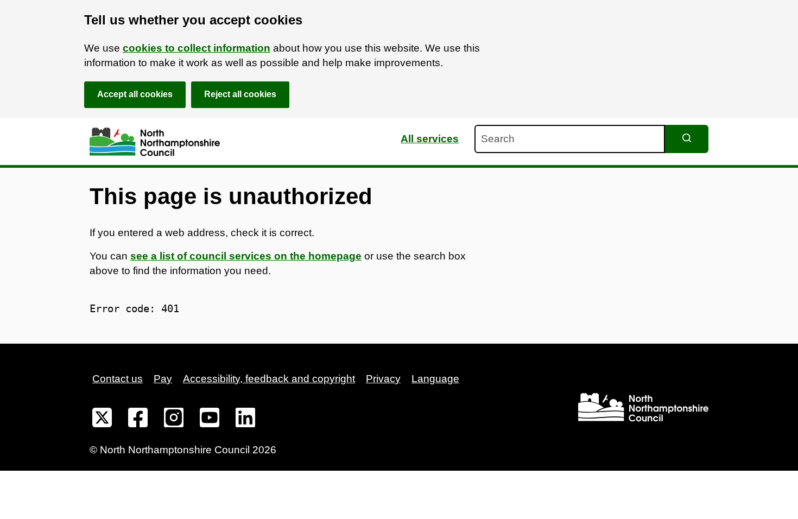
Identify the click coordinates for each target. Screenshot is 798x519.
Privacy (383, 378)
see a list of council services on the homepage (246, 256)
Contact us (117, 378)
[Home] (155, 142)
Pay (163, 378)
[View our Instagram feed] (173, 419)
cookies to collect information (196, 48)
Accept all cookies (135, 94)
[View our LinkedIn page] (245, 419)
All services (430, 138)
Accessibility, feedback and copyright (269, 378)
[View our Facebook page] (137, 419)
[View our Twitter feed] (102, 419)
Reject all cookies (240, 94)
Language (435, 378)
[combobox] (569, 139)
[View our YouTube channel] (209, 419)
